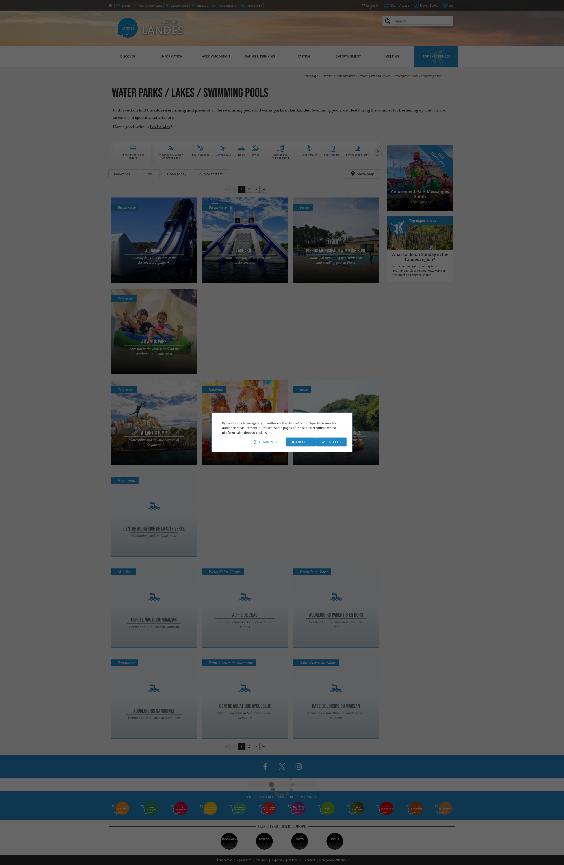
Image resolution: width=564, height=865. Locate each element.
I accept (334, 442)
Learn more (269, 442)
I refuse (303, 442)
